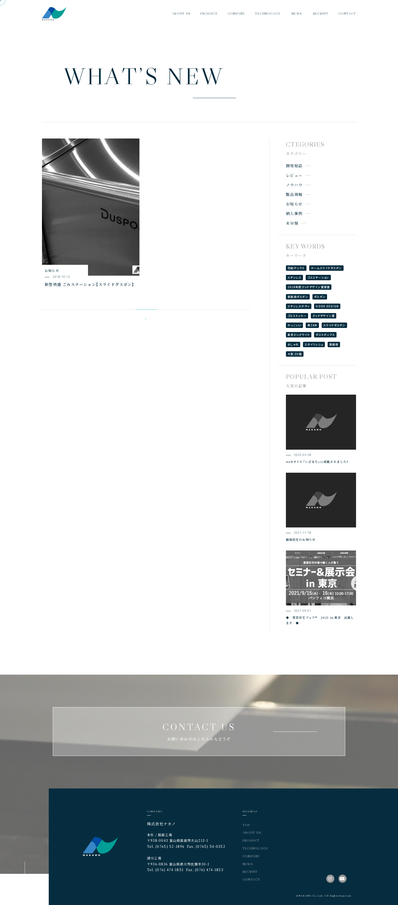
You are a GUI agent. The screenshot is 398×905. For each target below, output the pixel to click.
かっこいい (294, 325)
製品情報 (294, 194)
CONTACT (251, 879)
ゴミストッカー (297, 316)
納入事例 (294, 213)
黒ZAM (312, 325)
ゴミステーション (318, 277)
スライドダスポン (334, 325)
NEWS (248, 864)
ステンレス (294, 277)
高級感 (333, 344)
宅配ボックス (296, 268)
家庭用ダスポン (298, 297)
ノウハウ (294, 185)
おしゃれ (293, 344)
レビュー (294, 175)
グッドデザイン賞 (323, 316)
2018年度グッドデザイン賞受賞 (309, 287)
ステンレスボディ (299, 306)
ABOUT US (252, 832)
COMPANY (251, 856)
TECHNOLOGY (255, 848)
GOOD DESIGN (327, 306)
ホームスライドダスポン (326, 268)
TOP (246, 825)
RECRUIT (250, 871)
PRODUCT (251, 840)
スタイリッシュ (314, 344)
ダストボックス (325, 335)
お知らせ (294, 204)
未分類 (292, 223)
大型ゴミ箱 (295, 354)
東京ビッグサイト (299, 335)
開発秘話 (294, 165)
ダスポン (319, 297)
